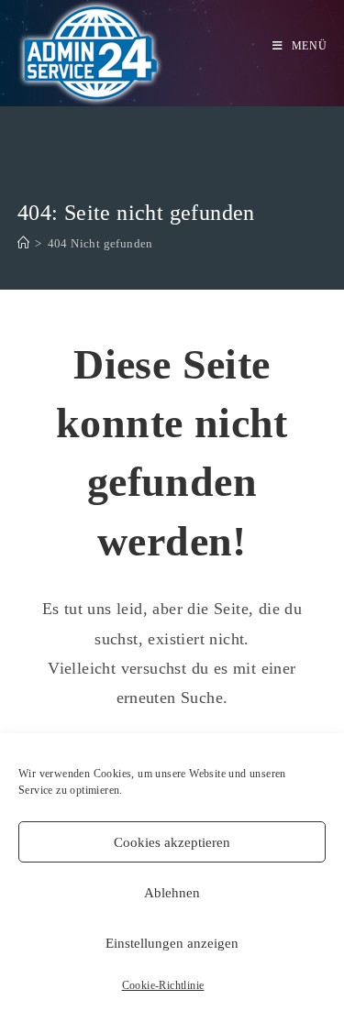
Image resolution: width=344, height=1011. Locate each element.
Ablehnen (172, 892)
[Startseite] (23, 243)
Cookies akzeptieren (172, 842)
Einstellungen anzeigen (172, 943)
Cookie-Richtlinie (163, 985)
